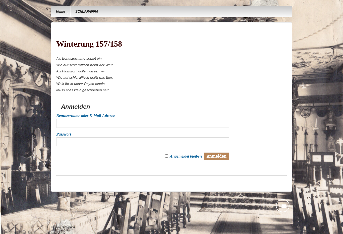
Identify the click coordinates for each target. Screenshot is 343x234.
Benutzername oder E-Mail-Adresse (85, 115)
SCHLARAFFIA (86, 12)
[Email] (284, 205)
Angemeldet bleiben (186, 156)
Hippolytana (67, 226)
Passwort (63, 134)
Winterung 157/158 (89, 44)
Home (60, 12)
